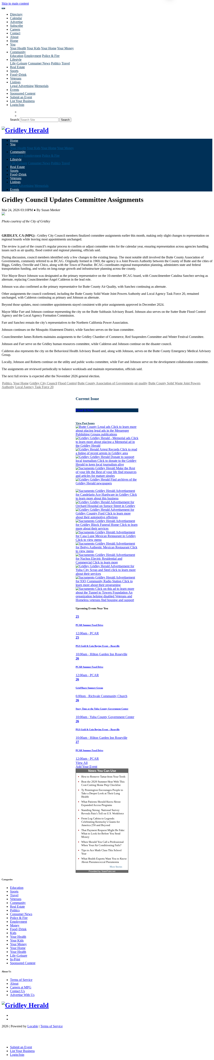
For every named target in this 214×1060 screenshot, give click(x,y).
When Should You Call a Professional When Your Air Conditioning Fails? (102, 843)
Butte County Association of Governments (106, 383)
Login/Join (17, 105)
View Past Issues (85, 423)
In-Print (15, 959)
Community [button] (18, 52)
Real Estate (17, 67)
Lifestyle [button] (16, 59)
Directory (16, 14)
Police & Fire (51, 56)
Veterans (15, 78)
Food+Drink (18, 74)
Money (14, 925)
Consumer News (39, 63)
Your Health (18, 48)
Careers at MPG (20, 987)
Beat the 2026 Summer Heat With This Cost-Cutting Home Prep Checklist (103, 783)
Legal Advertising (22, 86)
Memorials (41, 86)
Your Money (65, 48)
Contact (15, 33)
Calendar (16, 18)
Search (14, 119)
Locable (32, 1026)
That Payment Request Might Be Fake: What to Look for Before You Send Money (103, 833)
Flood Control (67, 383)
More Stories (116, 866)
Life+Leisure (18, 63)
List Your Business (22, 101)
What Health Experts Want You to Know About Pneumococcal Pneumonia (104, 860)
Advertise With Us (22, 995)
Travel (65, 63)
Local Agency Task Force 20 (34, 387)
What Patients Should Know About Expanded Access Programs (101, 803)
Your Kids (33, 48)
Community (18, 903)
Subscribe (16, 25)
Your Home (48, 48)
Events (14, 89)
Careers (15, 29)
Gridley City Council (43, 383)
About (14, 37)
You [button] (12, 44)
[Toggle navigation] (3, 8)
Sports (14, 71)
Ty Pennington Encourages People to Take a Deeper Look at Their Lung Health (102, 793)
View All (82, 763)
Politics (56, 63)
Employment (32, 56)
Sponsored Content (22, 93)
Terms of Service (21, 980)
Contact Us (17, 991)
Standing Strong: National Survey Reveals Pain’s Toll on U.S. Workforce (102, 811)
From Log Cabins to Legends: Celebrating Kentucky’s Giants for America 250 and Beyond (100, 822)
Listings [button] (15, 82)
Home (14, 40)
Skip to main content (15, 3)
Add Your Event (86, 766)
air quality (141, 383)
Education (16, 56)
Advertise (16, 22)
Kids (13, 933)
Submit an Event (21, 97)
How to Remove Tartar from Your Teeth (103, 776)
